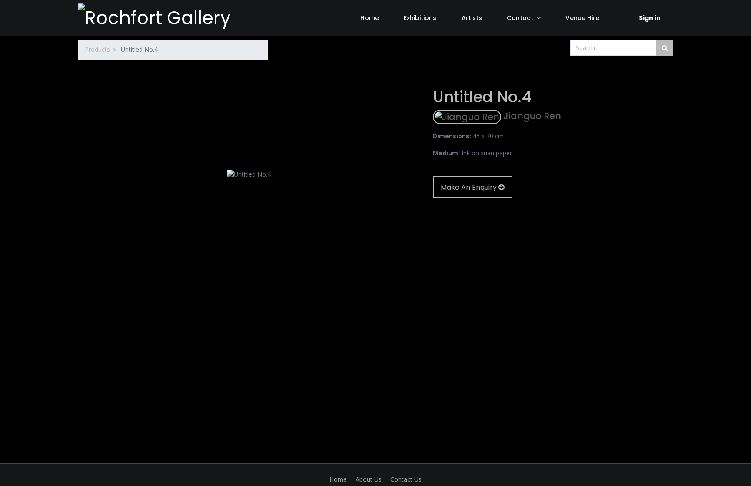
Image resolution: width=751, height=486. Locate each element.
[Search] (664, 48)
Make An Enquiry (469, 187)
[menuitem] (370, 18)
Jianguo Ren (531, 116)
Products (97, 49)
